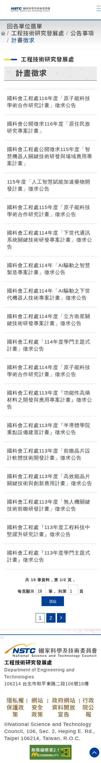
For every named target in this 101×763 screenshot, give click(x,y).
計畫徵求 (23, 40)
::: (9, 72)
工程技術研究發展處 (37, 33)
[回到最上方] (94, 752)
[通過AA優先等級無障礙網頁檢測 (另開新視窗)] (50, 752)
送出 (52, 601)
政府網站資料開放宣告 (63, 707)
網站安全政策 (37, 707)
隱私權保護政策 (15, 707)
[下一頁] (61, 618)
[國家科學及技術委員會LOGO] (28, 8)
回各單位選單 (24, 26)
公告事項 (82, 33)
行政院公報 (88, 707)
